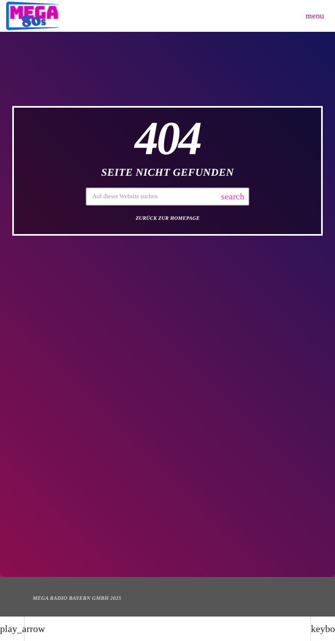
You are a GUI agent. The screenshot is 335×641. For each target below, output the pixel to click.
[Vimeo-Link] (32, 16)
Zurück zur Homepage (168, 218)
